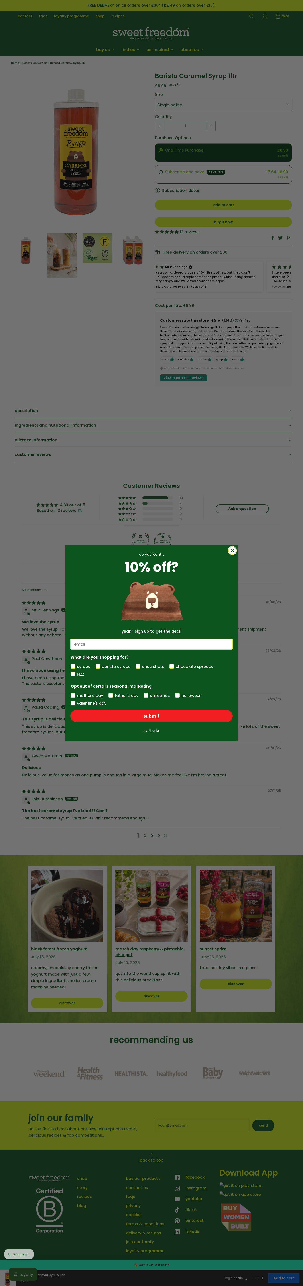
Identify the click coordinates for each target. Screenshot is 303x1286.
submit (151, 716)
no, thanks (151, 730)
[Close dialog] (232, 550)
